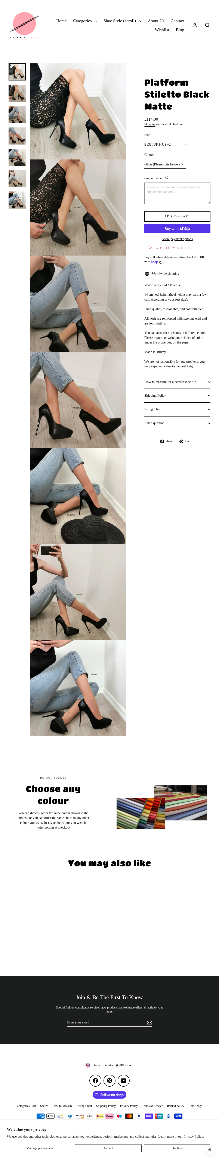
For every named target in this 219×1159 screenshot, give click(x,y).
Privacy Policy (129, 1106)
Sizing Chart (152, 409)
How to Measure (63, 1106)
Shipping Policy (155, 395)
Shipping (149, 124)
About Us (156, 21)
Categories (83, 21)
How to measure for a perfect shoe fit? (170, 382)
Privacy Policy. (193, 1136)
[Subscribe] (148, 1022)
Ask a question (154, 423)
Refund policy (175, 1106)
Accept (108, 1148)
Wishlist (162, 30)
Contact (177, 21)
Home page (195, 1106)
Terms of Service (152, 1106)
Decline (177, 1148)
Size (147, 135)
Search (44, 1106)
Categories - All (26, 1106)
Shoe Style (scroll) (120, 21)
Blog (180, 30)
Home (61, 21)
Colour (149, 154)
